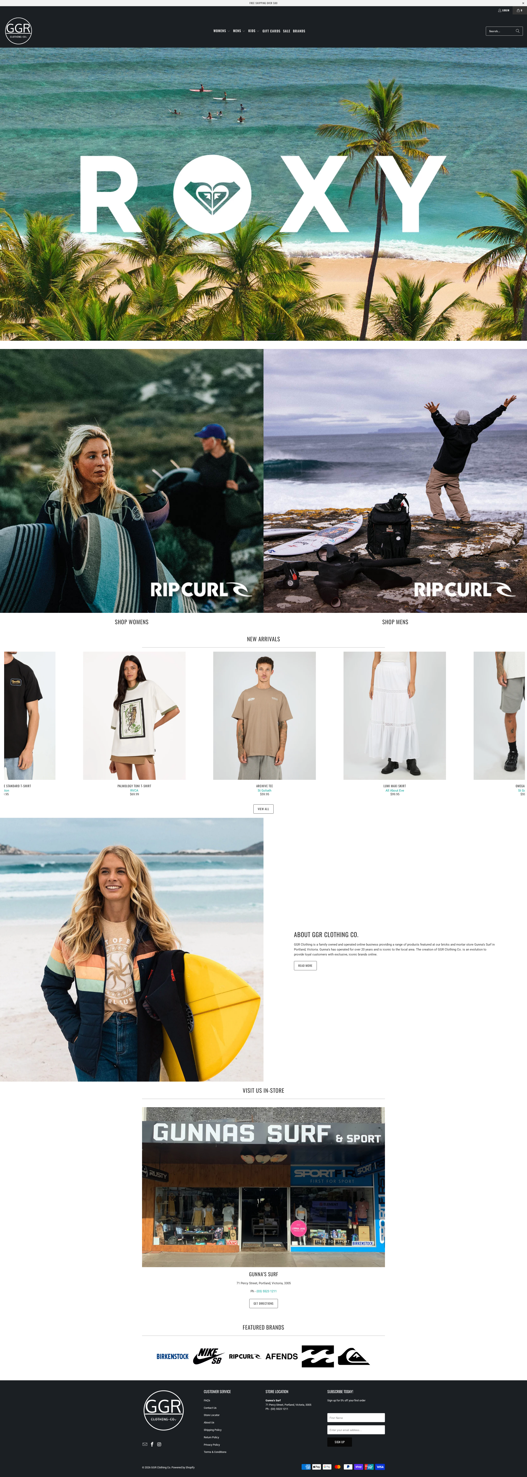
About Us (209, 1422)
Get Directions (264, 1303)
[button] (221, 31)
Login (506, 10)
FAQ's (207, 1400)
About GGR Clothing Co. (326, 934)
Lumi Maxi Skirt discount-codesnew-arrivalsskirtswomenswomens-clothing (395, 716)
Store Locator (211, 1415)
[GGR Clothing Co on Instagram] (159, 1444)
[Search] (518, 31)
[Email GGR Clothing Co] (145, 1444)
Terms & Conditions (215, 1451)
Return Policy (211, 1437)
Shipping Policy (213, 1429)
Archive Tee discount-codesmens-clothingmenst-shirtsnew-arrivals (265, 716)
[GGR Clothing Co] (18, 31)
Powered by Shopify (183, 1467)
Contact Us (210, 1407)
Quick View (264, 725)
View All (263, 809)
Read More (305, 965)
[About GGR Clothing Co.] (132, 950)
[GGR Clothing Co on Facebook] (152, 1444)
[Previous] (17, 724)
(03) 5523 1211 (267, 1291)
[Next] (512, 724)
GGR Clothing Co (160, 1467)
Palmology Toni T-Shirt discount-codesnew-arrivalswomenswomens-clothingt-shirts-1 (134, 716)
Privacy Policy (212, 1444)
